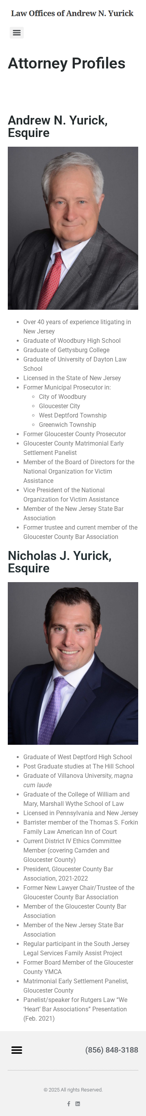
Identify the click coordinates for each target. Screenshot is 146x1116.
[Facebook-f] (68, 1103)
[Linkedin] (77, 1103)
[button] (16, 1049)
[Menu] (17, 33)
